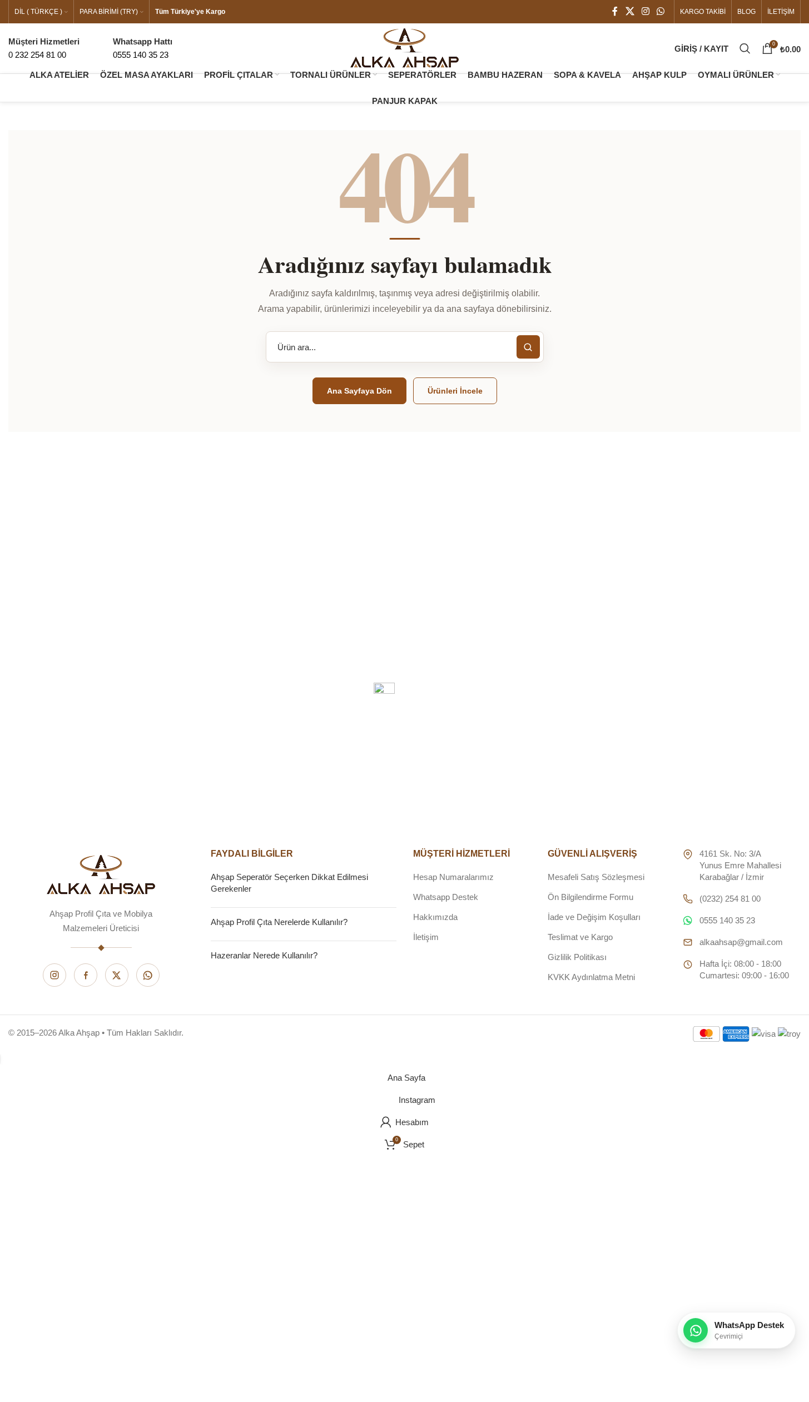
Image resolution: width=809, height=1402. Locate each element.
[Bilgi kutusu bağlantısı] (142, 48)
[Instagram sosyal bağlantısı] (645, 11)
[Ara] (745, 48)
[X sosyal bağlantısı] (630, 11)
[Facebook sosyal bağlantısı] (615, 11)
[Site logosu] (404, 47)
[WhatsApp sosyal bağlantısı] (660, 11)
